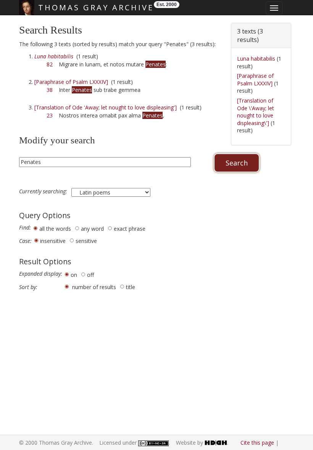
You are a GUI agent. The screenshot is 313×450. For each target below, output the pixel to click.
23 (50, 115)
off (90, 274)
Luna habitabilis (256, 58)
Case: (25, 241)
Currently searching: (44, 191)
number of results (94, 287)
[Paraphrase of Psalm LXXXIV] (71, 81)
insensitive (53, 240)
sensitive (86, 240)
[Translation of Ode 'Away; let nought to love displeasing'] (105, 107)
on (74, 274)
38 (50, 89)
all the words (55, 228)
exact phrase (129, 228)
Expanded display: (40, 273)
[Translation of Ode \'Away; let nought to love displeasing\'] (255, 112)
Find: (25, 227)
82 (50, 64)
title (130, 287)
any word (92, 228)
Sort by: (28, 287)
